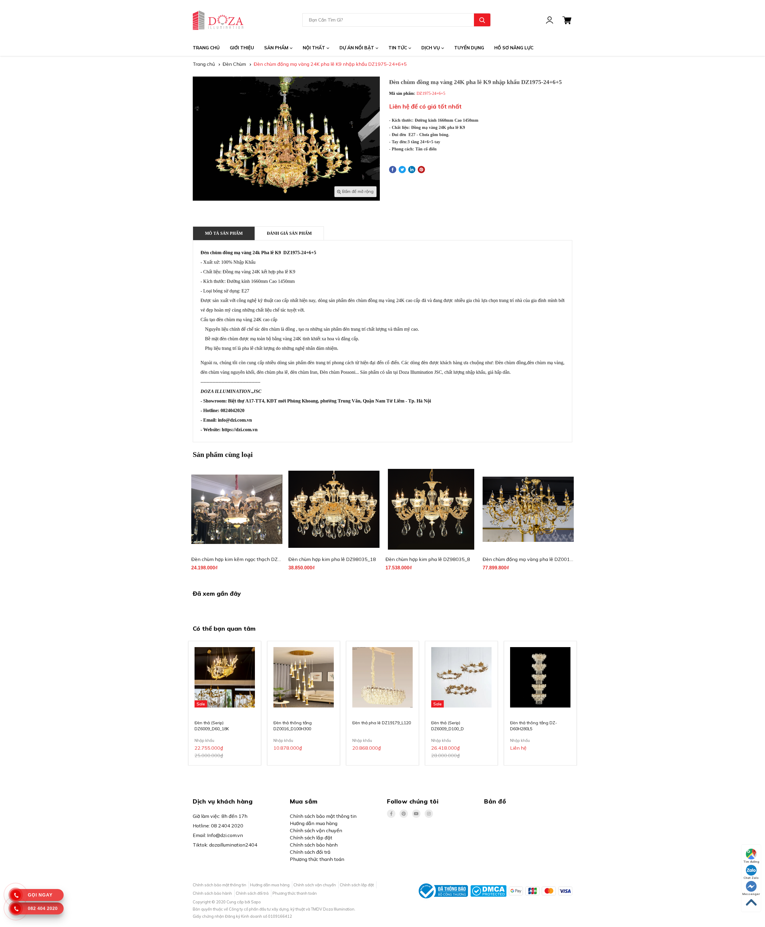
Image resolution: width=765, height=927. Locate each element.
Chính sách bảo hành (314, 845)
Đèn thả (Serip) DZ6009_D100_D (447, 725)
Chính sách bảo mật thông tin (323, 816)
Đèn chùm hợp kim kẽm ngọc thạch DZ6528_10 (244, 559)
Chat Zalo (751, 878)
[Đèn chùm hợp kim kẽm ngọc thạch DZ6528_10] (236, 509)
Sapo (256, 901)
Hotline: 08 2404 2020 (218, 826)
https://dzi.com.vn (240, 429)
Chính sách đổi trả (310, 852)
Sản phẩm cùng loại (223, 454)
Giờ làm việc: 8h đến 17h (220, 816)
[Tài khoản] (549, 19)
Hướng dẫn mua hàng (313, 823)
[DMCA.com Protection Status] (488, 890)
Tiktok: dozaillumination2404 (225, 845)
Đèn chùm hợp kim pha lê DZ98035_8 (427, 559)
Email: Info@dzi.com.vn (218, 835)
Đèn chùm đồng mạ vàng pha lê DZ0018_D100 (535, 559)
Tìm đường (751, 862)
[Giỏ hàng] (566, 20)
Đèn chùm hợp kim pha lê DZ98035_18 (332, 559)
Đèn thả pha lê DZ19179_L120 (381, 722)
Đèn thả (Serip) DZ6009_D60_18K (212, 725)
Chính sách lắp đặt (311, 838)
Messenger (751, 894)
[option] (236, 522)
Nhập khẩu (204, 740)
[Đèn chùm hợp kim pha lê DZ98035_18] (334, 509)
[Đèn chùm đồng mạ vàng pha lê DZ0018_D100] (528, 509)
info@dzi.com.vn (235, 420)
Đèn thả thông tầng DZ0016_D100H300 (292, 725)
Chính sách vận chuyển (316, 830)
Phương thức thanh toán (317, 859)
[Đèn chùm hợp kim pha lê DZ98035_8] (431, 509)
